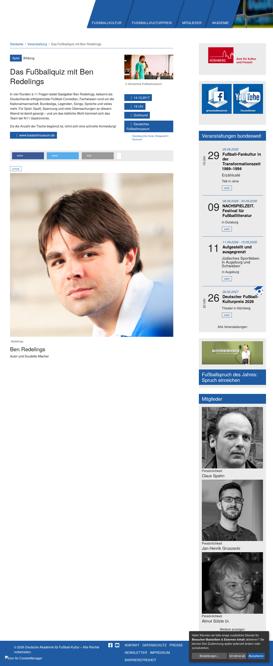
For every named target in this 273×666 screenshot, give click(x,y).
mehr (227, 188)
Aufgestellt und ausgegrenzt (237, 249)
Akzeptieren (256, 656)
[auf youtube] (117, 645)
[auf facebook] (110, 645)
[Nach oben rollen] (266, 659)
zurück (15, 168)
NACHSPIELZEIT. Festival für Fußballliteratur (238, 210)
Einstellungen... (209, 656)
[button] (28, 155)
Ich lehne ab (237, 656)
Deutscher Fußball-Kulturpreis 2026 (240, 299)
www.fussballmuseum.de (37, 135)
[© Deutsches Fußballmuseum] (148, 66)
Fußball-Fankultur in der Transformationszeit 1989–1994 (241, 161)
